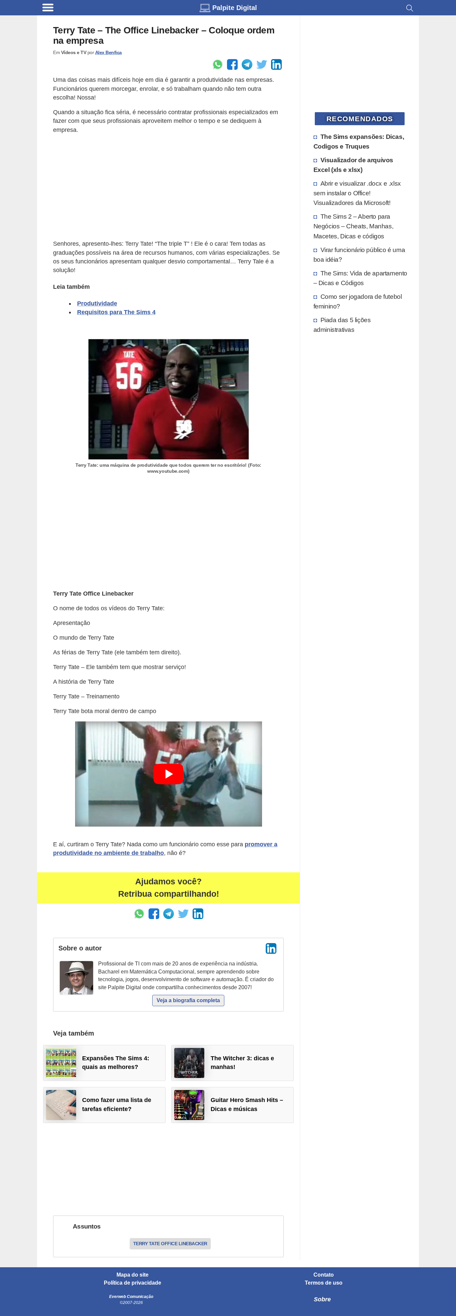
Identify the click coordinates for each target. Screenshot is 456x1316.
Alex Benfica (108, 52)
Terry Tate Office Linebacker (170, 1243)
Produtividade (97, 303)
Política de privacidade (132, 1283)
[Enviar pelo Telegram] (247, 64)
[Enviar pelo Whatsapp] (217, 64)
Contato (323, 1275)
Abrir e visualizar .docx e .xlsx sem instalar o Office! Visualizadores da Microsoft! (357, 193)
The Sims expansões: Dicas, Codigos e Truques (358, 141)
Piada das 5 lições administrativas (342, 324)
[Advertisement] (168, 187)
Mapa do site (133, 1275)
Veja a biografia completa (188, 1000)
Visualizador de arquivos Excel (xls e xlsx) (353, 164)
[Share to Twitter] (261, 64)
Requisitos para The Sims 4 (116, 312)
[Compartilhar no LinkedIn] (276, 64)
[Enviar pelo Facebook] (232, 64)
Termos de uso (324, 1283)
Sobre (322, 1299)
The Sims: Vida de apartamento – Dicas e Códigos (360, 277)
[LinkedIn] (271, 948)
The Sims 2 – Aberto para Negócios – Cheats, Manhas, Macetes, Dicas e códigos (353, 226)
